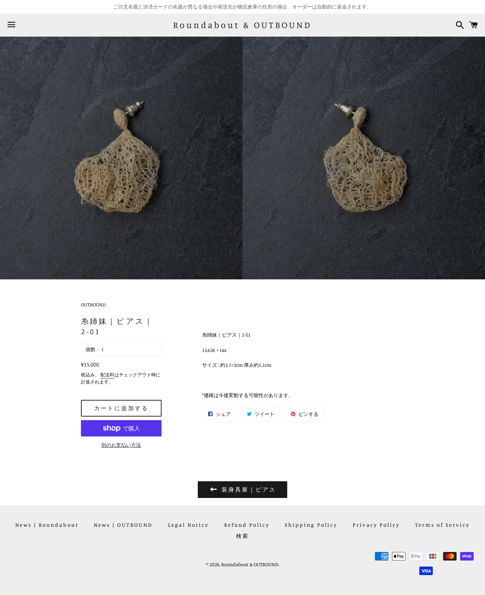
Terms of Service (442, 524)
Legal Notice (188, 524)
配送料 (107, 374)
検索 (242, 535)
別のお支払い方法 (121, 445)
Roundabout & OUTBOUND (242, 25)
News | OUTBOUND (123, 524)
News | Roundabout (46, 524)
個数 (91, 349)
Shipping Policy (311, 524)
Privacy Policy (376, 524)
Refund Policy (246, 524)
